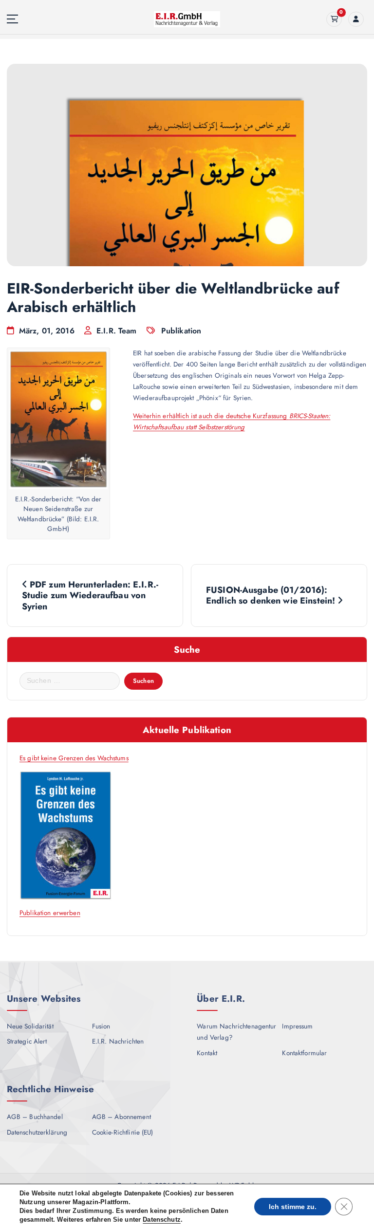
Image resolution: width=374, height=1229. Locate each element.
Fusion (101, 1026)
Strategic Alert (27, 1041)
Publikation (181, 330)
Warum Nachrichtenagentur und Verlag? (236, 1031)
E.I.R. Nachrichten (118, 1041)
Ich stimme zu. (293, 1207)
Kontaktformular (304, 1053)
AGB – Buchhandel (35, 1116)
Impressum (297, 1026)
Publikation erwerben (49, 912)
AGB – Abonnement (121, 1116)
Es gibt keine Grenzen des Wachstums (74, 758)
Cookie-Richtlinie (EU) (122, 1132)
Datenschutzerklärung (37, 1132)
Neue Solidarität (30, 1026)
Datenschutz (162, 1219)
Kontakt (207, 1053)
